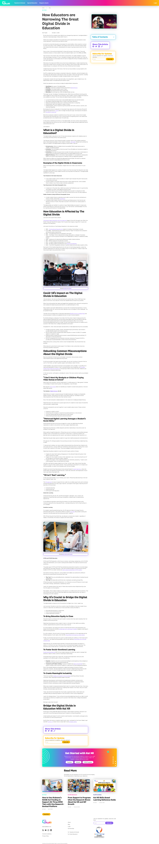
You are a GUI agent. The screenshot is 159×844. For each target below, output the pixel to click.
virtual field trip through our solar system (75, 635)
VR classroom (48, 482)
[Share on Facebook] (46, 731)
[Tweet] (49, 731)
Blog (50, 7)
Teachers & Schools (19, 3)
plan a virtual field (78, 663)
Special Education (32, 3)
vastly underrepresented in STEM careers (72, 569)
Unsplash (69, 288)
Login (155, 3)
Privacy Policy (45, 836)
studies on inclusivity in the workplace (62, 676)
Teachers (69, 762)
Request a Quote (43, 3)
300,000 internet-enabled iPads (77, 313)
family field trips (77, 469)
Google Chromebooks (72, 243)
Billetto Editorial (65, 554)
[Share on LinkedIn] (51, 731)
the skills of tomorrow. (51, 112)
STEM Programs (88, 762)
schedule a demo (73, 721)
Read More (46, 814)
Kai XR (56, 110)
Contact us (50, 721)
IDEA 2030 (73, 142)
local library (62, 198)
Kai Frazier (44, 32)
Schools (78, 762)
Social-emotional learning (49, 652)
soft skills (72, 511)
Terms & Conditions (46, 834)
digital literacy (74, 87)
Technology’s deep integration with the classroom (55, 220)
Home (43, 7)
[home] (6, 3)
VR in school (53, 386)
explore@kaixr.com (46, 826)
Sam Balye (65, 288)
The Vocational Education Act (56, 229)
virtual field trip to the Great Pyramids (68, 629)
